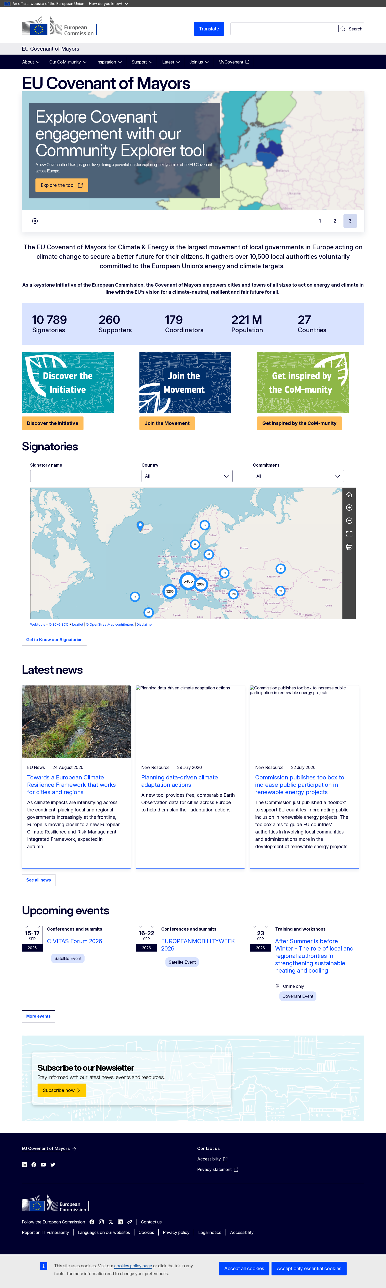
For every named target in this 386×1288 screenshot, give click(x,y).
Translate (209, 28)
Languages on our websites (104, 1232)
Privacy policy (176, 1232)
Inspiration (106, 62)
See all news (38, 880)
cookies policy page (133, 1265)
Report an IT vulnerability (45, 1232)
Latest (168, 62)
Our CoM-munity (65, 62)
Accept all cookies (244, 1268)
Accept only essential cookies (309, 1268)
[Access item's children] (39, 62)
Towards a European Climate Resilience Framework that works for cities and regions (71, 784)
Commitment (266, 465)
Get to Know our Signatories (54, 639)
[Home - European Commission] (64, 26)
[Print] (349, 546)
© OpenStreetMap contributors (110, 624)
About (28, 62)
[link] (140, 526)
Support (139, 62)
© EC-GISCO (59, 624)
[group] (186, 553)
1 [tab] (320, 221)
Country (150, 465)
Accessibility (242, 1232)
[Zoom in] (349, 507)
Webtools (37, 624)
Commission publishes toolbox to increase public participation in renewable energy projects (299, 784)
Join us (196, 62)
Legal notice (209, 1232)
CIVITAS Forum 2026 (74, 941)
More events (38, 1016)
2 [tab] (334, 221)
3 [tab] (350, 221)
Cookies (146, 1232)
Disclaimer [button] (145, 624)
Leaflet (77, 624)
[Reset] (349, 494)
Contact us (151, 1221)
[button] (188, 581)
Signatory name (46, 465)
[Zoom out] (349, 520)
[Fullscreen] (349, 533)
